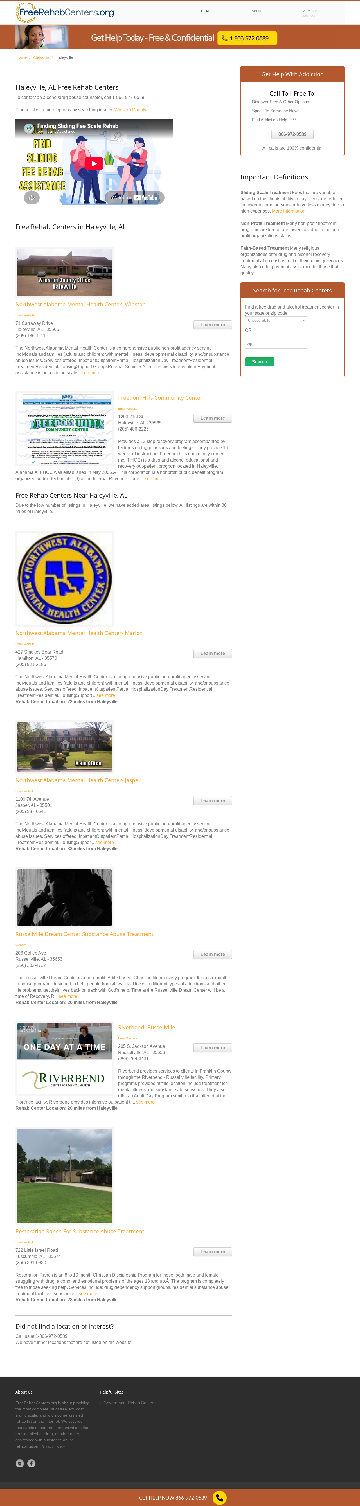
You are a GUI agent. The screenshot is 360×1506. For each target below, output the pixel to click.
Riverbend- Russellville (146, 1027)
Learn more (213, 324)
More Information (288, 211)
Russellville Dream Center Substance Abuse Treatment (84, 934)
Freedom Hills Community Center (160, 398)
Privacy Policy (52, 1446)
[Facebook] (31, 1463)
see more (91, 372)
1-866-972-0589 (128, 97)
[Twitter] (19, 1463)
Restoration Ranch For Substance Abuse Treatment (79, 1231)
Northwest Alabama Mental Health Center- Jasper (78, 780)
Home (21, 57)
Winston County (130, 109)
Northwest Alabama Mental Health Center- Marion (79, 633)
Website (29, 315)
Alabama (41, 57)
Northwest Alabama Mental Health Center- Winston (80, 304)
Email (19, 315)
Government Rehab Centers (130, 1402)
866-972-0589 (292, 134)
